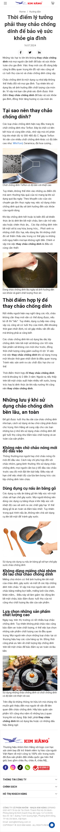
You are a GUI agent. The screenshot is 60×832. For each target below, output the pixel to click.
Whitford (18, 143)
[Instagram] (13, 768)
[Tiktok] (20, 768)
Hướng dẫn (35, 11)
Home (22, 11)
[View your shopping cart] (52, 3)
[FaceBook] (5, 768)
